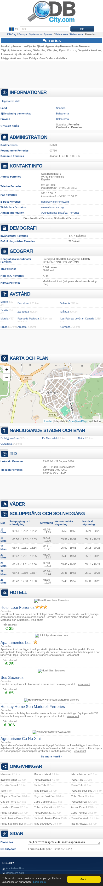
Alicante (22, 326)
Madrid (4, 301)
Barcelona (23, 303)
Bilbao (3, 326)
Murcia (4, 318)
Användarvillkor (15, 868)
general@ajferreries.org (55, 201)
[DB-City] (51, 23)
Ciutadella (6, 443)
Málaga (64, 311)
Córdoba (65, 326)
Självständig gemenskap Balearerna (53, 46)
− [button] (6, 377)
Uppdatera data (11, 101)
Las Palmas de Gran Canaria (77, 318)
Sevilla (4, 310)
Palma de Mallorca (28, 318)
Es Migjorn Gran (37, 58)
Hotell (39, 54)
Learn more (39, 882)
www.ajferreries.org (52, 207)
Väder (30, 54)
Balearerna (62, 113)
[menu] (13, 29)
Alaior (81, 438)
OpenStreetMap (78, 421)
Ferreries (51, 40)
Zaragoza (23, 311)
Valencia (65, 303)
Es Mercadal (51, 58)
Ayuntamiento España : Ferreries (60, 212)
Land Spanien (29, 46)
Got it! (83, 879)
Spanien (60, 108)
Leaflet (48, 421)
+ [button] (6, 370)
